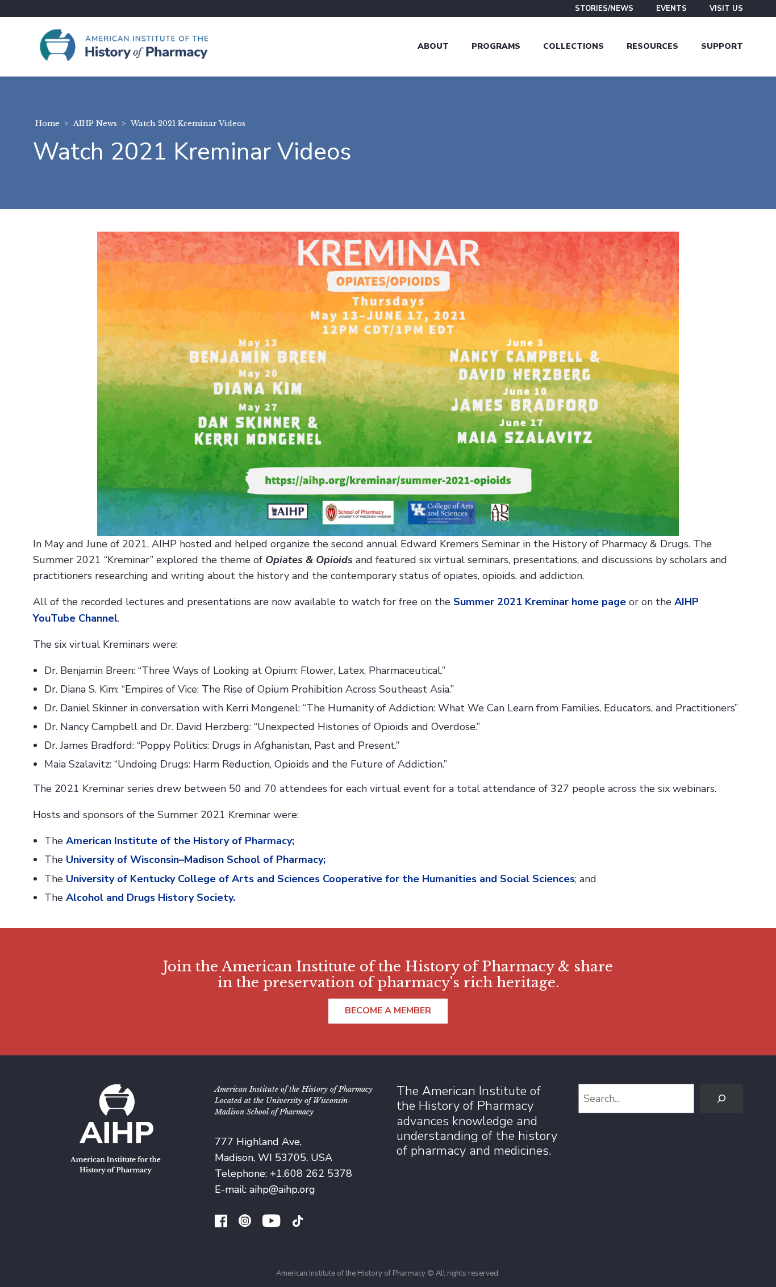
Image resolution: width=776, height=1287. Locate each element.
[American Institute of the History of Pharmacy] (124, 46)
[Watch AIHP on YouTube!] (271, 1222)
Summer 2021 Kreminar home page (539, 602)
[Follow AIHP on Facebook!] (221, 1222)
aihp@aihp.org (282, 1189)
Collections (573, 46)
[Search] (721, 1098)
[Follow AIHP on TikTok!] (297, 1222)
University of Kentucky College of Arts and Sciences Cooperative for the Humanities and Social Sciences (320, 879)
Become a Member (388, 1010)
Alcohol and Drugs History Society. (150, 897)
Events (671, 8)
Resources (652, 46)
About (433, 46)
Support (722, 46)
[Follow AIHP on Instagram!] (245, 1222)
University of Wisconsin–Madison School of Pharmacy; (196, 859)
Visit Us (726, 8)
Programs (496, 46)
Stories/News (604, 8)
